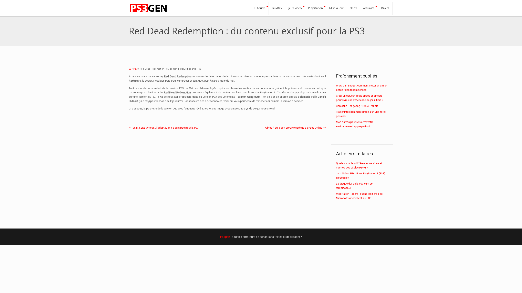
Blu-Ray (277, 8)
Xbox (353, 8)
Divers (385, 8)
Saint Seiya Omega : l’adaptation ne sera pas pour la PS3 (166, 127)
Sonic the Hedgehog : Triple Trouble (357, 105)
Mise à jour (336, 8)
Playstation (315, 8)
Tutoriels (259, 8)
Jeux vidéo (295, 8)
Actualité (369, 8)
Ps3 (135, 69)
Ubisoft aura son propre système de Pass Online (293, 127)
